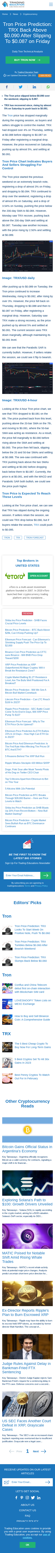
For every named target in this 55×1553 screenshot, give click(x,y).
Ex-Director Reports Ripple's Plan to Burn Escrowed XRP (25, 1312)
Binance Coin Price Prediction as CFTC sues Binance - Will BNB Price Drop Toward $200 (26, 655)
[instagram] (27, 1497)
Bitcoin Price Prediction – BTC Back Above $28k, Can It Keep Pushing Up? (27, 631)
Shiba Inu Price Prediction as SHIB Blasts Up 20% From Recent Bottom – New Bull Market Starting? (27, 810)
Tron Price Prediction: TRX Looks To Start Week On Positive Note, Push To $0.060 (32, 930)
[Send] (45, 875)
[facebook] (16, 1497)
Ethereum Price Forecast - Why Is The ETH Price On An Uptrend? (25, 723)
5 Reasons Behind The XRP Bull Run (24, 756)
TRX (36, 524)
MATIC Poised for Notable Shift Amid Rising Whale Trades (23, 1257)
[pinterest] (21, 1497)
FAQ (27, 1515)
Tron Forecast (35, 537)
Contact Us (27, 1510)
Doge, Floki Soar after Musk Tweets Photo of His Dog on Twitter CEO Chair (27, 771)
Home (5, 14)
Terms (27, 886)
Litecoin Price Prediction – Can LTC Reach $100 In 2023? (27, 701)
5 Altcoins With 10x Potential (20, 788)
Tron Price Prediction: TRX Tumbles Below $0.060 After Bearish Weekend (31, 945)
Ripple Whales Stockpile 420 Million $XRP (27, 763)
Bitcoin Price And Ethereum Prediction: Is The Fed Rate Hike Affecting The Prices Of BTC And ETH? (27, 746)
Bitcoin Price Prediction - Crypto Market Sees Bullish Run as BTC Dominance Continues (25, 823)
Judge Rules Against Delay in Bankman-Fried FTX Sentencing (26, 1368)
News (15, 14)
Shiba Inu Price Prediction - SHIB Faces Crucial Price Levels (26, 622)
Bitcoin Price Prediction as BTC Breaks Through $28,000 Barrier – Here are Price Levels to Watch (26, 798)
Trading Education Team (28, 72)
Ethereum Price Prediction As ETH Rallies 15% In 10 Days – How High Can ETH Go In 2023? (27, 734)
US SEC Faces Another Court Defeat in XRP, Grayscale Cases (26, 1425)
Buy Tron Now (24, 59)
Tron (10, 115)
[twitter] (33, 1497)
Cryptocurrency (30, 14)
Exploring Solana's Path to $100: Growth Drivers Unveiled (27, 1202)
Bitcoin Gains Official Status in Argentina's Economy (27, 1149)
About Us (27, 1504)
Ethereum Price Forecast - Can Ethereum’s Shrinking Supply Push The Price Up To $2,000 (27, 642)
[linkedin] (38, 1497)
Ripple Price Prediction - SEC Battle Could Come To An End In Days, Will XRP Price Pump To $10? (27, 712)
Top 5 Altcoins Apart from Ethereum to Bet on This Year (26, 780)
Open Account (39, 576)
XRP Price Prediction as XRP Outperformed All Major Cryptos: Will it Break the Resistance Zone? (25, 667)
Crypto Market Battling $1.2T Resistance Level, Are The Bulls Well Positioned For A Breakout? (27, 680)
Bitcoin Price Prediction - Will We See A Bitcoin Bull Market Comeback (25, 691)
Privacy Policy (41, 886)
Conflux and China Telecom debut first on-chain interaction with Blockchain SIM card (32, 988)
